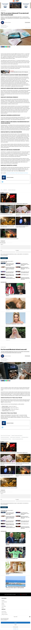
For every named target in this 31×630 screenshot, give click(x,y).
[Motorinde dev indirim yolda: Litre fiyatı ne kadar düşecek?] (15, 233)
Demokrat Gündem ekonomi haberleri (17, 435)
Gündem (3, 600)
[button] (29, 616)
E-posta (17, 250)
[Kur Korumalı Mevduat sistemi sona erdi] (7, 209)
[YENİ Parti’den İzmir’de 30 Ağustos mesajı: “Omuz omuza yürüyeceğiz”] (18, 267)
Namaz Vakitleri (4, 612)
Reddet (15, 624)
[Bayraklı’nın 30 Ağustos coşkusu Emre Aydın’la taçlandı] (3, 277)
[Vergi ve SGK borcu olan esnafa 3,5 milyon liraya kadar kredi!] (23, 209)
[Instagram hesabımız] (19, 594)
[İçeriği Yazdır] (9, 46)
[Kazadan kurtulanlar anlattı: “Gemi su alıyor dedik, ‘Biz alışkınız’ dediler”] (3, 263)
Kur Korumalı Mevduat (25, 437)
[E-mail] (2, 182)
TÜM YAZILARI (27, 22)
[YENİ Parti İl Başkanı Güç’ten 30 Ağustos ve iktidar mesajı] (3, 274)
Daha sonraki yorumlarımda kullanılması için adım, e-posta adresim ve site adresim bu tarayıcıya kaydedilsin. (14, 255)
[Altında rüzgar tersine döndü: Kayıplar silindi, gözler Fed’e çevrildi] (7, 221)
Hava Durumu (4, 611)
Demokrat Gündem (8, 22)
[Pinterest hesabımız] (23, 594)
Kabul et (15, 622)
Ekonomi (29, 27)
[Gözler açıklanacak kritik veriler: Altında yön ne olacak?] (15, 482)
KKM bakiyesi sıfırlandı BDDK (5, 437)
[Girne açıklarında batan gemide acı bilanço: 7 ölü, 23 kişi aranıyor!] (18, 263)
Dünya (3, 607)
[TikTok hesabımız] (22, 594)
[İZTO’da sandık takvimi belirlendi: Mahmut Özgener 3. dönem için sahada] (23, 221)
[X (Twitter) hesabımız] (18, 594)
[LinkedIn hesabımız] (26, 594)
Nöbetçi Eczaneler (5, 614)
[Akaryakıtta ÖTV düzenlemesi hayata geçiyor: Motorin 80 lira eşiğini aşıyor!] (15, 198)
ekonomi (26, 27)
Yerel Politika (4, 606)
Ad (1, 250)
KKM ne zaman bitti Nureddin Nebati (15, 437)
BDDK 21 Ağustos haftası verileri (5, 435)
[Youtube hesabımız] (20, 594)
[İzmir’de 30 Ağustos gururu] (18, 274)
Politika (3, 603)
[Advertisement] (15, 50)
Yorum (2, 244)
